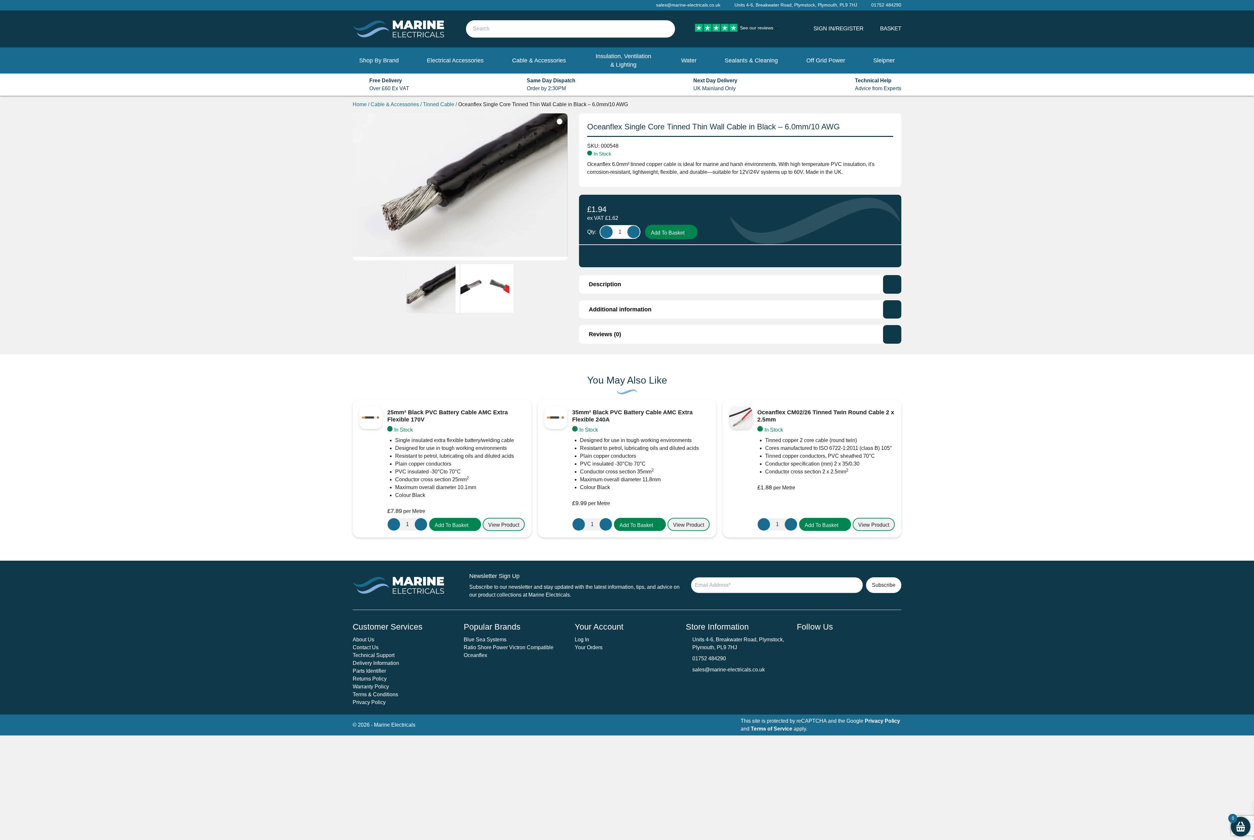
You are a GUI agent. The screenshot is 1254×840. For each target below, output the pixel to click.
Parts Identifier (369, 671)
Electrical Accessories (455, 60)
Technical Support (373, 655)
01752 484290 (709, 658)
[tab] (740, 284)
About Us (363, 639)
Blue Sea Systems (485, 639)
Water (689, 60)
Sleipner (884, 60)
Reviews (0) (605, 334)
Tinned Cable (438, 104)
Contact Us (365, 647)
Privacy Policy (369, 702)
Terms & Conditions (375, 694)
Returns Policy (370, 679)
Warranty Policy (371, 686)
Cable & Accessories (539, 60)
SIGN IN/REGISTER (838, 28)
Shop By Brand (379, 60)
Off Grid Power (825, 60)
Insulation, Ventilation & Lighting (623, 60)
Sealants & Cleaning (751, 60)
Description (605, 284)
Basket (890, 28)
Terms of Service (771, 729)
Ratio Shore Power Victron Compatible (509, 647)
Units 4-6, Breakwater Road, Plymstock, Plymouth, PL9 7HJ (795, 5)
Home (360, 104)
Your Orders (589, 647)
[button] (455, 524)
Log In (582, 639)
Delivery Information (376, 663)
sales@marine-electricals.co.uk (728, 669)
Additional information (620, 309)
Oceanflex (475, 655)
